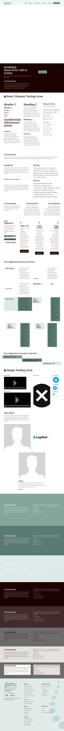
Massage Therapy (27, 693)
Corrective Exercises (28, 691)
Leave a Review (27, 722)
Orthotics (26, 697)
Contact (26, 717)
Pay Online (44, 693)
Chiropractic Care (27, 688)
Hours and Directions (28, 719)
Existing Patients (45, 691)
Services (26, 684)
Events (43, 710)
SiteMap (13, 693)
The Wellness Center (28, 708)
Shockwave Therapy (28, 703)
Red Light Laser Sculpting (29, 701)
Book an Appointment (46, 686)
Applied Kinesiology (28, 686)
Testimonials (26, 712)
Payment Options (45, 695)
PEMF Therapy (27, 699)
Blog (43, 708)
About (25, 706)
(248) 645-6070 (7, 690)
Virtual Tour (26, 714)
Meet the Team (27, 710)
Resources (45, 706)
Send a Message (27, 724)
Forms (43, 688)
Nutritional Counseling (28, 695)
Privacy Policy (7, 693)
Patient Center (46, 684)
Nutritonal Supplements (47, 712)
